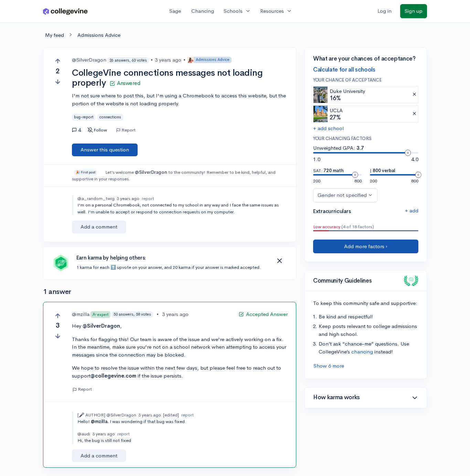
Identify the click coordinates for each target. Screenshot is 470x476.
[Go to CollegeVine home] (65, 11)
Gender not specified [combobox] (342, 195)
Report (128, 130)
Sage (175, 11)
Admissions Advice (98, 35)
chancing (362, 351)
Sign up (414, 11)
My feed (54, 35)
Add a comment (99, 226)
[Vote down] (57, 81)
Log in (384, 11)
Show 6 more (328, 365)
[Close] (279, 261)
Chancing (202, 11)
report (148, 198)
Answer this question (105, 149)
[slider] (408, 153)
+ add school (328, 128)
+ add (411, 210)
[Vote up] (57, 61)
